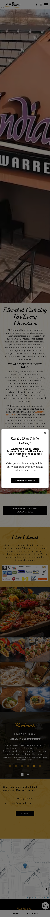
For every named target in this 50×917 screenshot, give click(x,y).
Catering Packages (25, 480)
